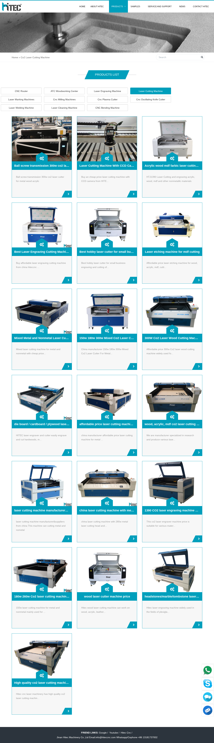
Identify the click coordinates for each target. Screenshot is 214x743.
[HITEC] (12, 6)
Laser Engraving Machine (107, 91)
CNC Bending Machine (107, 107)
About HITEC (97, 6)
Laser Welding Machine (21, 107)
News (182, 6)
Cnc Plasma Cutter (108, 99)
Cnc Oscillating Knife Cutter (150, 99)
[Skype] (208, 684)
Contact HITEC (201, 6)
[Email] (208, 710)
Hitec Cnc (126, 732)
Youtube (113, 732)
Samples (135, 6)
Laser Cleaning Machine (64, 107)
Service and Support (160, 6)
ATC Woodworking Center (64, 91)
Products (117, 6)
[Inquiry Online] (208, 697)
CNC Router (21, 91)
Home (82, 6)
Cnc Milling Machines (64, 99)
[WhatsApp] (208, 670)
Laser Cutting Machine (151, 91)
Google (103, 732)
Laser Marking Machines (21, 99)
